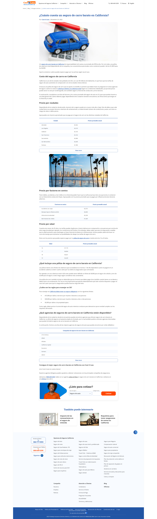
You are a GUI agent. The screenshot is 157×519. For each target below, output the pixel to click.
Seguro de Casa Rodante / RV (62, 447)
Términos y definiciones (85, 501)
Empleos (56, 490)
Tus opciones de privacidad (77, 513)
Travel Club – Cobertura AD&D (87, 453)
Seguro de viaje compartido (111, 453)
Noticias (56, 492)
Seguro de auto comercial (111, 447)
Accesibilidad (82, 498)
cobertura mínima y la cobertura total (69, 89)
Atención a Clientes (75, 3)
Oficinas (90, 3)
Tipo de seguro (73, 390)
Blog (85, 3)
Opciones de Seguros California (48, 3)
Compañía (63, 3)
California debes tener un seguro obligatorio (63, 291)
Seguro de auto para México (86, 470)
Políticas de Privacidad (67, 509)
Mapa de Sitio (39, 509)
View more (78, 150)
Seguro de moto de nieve (61, 459)
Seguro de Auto (58, 441)
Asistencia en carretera (110, 469)
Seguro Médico (83, 450)
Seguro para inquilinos (60, 471)
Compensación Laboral (110, 444)
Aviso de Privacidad (80, 509)
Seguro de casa (83, 441)
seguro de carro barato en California (52, 64)
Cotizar (108, 393)
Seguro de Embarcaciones (61, 453)
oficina (44, 379)
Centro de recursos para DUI (62, 468)
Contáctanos (82, 487)
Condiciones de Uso (109, 509)
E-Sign (118, 509)
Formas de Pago (83, 492)
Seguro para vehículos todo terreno (63, 456)
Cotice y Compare (109, 476)
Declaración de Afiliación (94, 509)
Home (24, 8)
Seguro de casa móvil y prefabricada (89, 444)
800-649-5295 (51, 377)
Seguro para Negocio (110, 441)
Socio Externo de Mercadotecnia (77, 510)
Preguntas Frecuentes (85, 495)
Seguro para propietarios (111, 450)
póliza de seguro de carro (81, 238)
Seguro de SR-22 (58, 465)
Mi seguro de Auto (35, 8)
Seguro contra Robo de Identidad (88, 456)
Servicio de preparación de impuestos (89, 459)
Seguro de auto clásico (60, 462)
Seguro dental (83, 473)
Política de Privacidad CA (51, 509)
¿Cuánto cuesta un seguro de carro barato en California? (56, 8)
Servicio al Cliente (84, 490)
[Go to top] (135, 432)
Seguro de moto (58, 444)
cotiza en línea (73, 377)
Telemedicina (82, 467)
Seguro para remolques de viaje (62, 450)
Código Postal (96, 390)
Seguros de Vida (83, 447)
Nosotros (56, 487)
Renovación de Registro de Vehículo (114, 456)
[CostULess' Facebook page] (42, 455)
